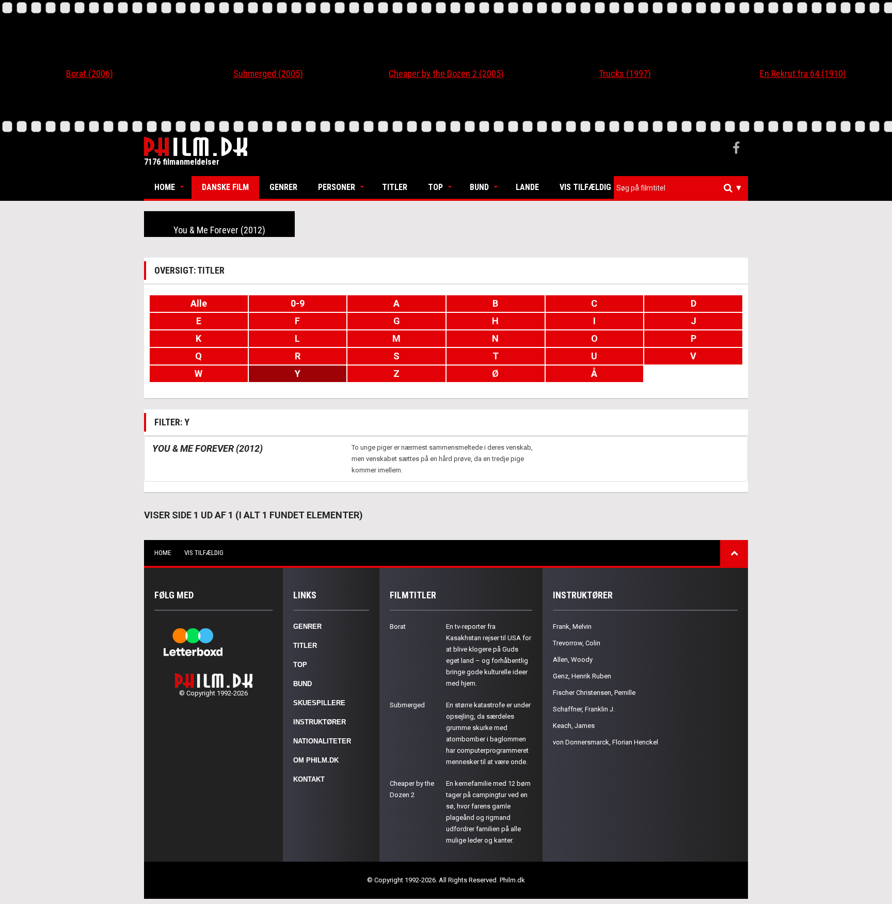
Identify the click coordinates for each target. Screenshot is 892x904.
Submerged (407, 705)
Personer (336, 187)
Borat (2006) (89, 73)
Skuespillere (319, 703)
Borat (398, 626)
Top (435, 187)
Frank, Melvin (572, 626)
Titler (394, 187)
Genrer (283, 187)
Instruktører (319, 722)
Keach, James (574, 725)
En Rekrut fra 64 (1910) (803, 73)
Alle (198, 303)
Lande (527, 187)
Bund (479, 187)
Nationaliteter (322, 741)
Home (164, 187)
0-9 (298, 303)
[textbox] (683, 188)
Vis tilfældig (585, 187)
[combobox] (681, 188)
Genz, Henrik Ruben (582, 676)
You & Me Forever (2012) (219, 230)
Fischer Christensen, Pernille (594, 692)
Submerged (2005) (268, 73)
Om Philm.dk (316, 760)
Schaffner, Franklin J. (584, 709)
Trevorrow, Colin (576, 643)
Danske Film (225, 187)
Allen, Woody (573, 659)
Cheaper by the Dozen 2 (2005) (446, 73)
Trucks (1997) (625, 73)
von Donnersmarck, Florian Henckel (605, 742)
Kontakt (309, 779)
